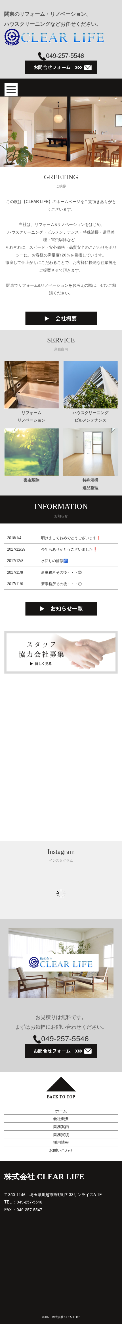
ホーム (61, 1111)
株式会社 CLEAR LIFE (44, 1176)
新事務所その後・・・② (61, 572)
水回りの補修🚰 (54, 561)
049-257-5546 (65, 55)
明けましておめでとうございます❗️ (71, 538)
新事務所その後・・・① (61, 584)
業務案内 (61, 1126)
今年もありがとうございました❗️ (69, 549)
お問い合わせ (61, 1150)
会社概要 (61, 1118)
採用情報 (61, 1142)
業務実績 (61, 1134)
